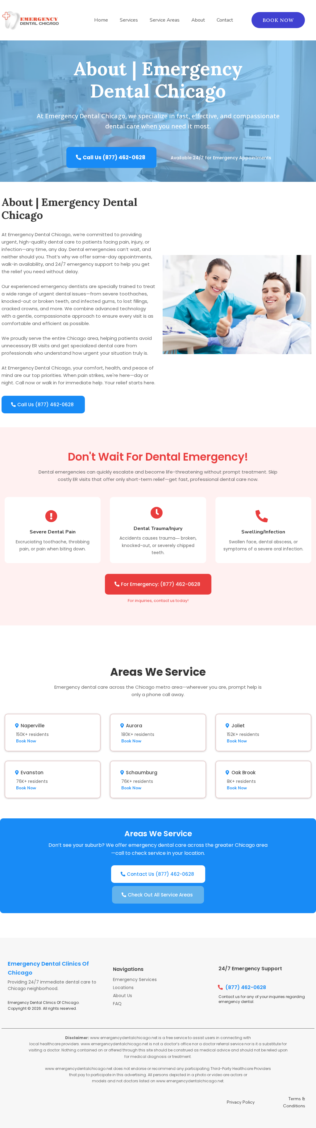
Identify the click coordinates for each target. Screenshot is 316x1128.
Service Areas (165, 20)
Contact (225, 20)
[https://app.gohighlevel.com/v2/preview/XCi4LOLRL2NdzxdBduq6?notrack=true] (31, 20)
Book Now (26, 741)
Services (129, 20)
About (198, 20)
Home (101, 20)
